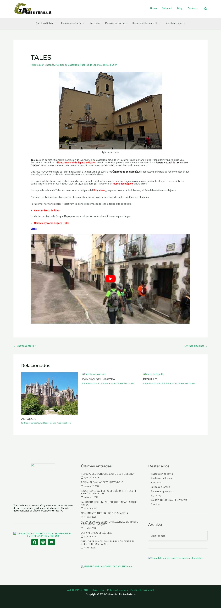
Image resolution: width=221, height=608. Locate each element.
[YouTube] (51, 542)
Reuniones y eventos (162, 491)
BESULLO (150, 379)
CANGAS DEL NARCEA (98, 379)
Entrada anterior (24, 345)
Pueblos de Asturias (109, 383)
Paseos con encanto (116, 23)
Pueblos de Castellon (67, 64)
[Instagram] (43, 542)
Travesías (95, 23)
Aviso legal (99, 590)
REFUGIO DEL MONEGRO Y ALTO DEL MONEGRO (107, 473)
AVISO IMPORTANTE (78, 590)
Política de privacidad (142, 590)
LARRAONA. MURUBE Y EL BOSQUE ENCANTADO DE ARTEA (109, 503)
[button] (206, 9)
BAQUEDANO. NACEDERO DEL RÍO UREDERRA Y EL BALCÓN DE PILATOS (108, 492)
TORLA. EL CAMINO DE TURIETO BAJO (102, 482)
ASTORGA (28, 418)
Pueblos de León (64, 423)
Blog (179, 8)
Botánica (156, 482)
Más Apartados (174, 23)
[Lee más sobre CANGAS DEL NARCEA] (94, 373)
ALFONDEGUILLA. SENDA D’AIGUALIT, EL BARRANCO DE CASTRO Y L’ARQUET (109, 523)
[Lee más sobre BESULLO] (153, 373)
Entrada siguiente (195, 345)
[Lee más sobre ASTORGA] (49, 393)
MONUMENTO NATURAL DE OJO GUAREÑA (104, 513)
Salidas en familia (160, 486)
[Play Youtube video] (110, 279)
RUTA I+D (156, 495)
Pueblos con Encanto (42, 64)
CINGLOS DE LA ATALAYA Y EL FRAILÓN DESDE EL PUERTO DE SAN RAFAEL (107, 542)
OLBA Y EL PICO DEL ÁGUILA (96, 532)
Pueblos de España (90, 64)
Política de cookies (117, 590)
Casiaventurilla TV (71, 23)
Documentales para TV (144, 23)
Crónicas (155, 504)
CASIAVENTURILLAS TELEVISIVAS (169, 500)
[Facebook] (34, 542)
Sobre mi (167, 8)
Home (153, 8)
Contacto (193, 8)
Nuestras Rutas (44, 23)
